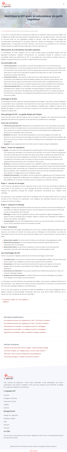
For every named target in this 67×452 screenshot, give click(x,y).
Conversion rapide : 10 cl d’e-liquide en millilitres (16, 301)
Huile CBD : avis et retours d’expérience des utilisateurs (22, 354)
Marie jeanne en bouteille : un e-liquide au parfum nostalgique (25, 326)
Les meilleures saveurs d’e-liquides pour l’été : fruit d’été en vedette (27, 320)
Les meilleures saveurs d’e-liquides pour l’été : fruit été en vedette (26, 323)
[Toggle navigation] (64, 4)
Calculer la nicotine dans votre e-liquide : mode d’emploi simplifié (26, 348)
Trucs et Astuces (7, 31)
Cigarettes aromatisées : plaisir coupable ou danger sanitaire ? (25, 332)
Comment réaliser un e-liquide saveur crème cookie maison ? (25, 351)
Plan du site (33, 451)
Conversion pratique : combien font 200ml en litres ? (22, 357)
